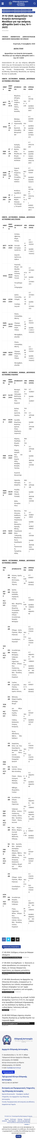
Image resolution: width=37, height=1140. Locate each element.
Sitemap (20, 1119)
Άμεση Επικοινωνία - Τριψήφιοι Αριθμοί (15, 1094)
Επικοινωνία (27, 1119)
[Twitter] (8, 939)
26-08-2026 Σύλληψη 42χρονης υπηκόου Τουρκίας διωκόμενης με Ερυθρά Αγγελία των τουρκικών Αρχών (18, 1017)
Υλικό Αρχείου (12, 1121)
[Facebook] (4, 939)
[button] (34, 3)
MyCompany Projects (26, 1116)
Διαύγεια (4, 1121)
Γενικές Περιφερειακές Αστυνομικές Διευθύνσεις (18, 1102)
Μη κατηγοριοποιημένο (8, 992)
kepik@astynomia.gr (14, 1068)
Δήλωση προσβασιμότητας (26, 1121)
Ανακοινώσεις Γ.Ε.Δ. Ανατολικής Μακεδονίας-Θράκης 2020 (18, 12)
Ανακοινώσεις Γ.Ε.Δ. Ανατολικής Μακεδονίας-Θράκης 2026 (16, 973)
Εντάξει (18, 1136)
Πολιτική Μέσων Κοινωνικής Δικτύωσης (18, 1122)
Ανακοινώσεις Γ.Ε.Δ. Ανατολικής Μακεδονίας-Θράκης (17, 9)
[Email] (13, 939)
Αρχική (7, 1119)
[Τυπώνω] (18, 939)
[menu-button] (2, 3)
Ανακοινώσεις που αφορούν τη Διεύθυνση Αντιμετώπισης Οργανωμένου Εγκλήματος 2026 (16, 1023)
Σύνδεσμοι (13, 1119)
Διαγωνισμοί (5, 1010)
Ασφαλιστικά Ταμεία (9, 1104)
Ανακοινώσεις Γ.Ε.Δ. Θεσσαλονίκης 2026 (12, 957)
